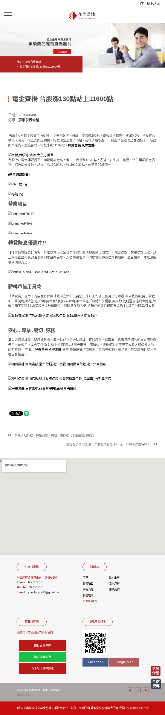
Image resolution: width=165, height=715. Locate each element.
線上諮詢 (153, 4)
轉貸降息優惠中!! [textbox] (27, 243)
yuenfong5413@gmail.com (44, 592)
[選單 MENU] (8, 15)
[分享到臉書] (138, 690)
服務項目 (88, 583)
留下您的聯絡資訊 (42, 668)
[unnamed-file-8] (20, 223)
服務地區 (88, 595)
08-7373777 (35, 582)
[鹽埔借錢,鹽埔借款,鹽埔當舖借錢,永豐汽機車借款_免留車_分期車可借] (59, 378)
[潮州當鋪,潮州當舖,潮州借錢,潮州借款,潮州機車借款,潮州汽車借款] (57, 364)
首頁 (19, 61)
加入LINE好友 (42, 656)
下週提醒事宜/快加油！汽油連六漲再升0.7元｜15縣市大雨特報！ (107, 444)
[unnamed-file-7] (20, 233)
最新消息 (88, 589)
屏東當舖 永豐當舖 (48, 349)
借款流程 (114, 583)
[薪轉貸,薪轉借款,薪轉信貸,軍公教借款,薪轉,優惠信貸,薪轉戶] (52, 315)
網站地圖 (91, 601)
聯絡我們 (114, 589)
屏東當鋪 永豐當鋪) (82, 145)
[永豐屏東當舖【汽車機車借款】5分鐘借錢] (82, 45)
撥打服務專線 (42, 645)
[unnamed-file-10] (21, 213)
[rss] (145, 690)
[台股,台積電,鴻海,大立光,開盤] (31, 155)
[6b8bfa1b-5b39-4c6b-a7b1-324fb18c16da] (38, 271)
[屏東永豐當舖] (82, 15)
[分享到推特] (130, 690)
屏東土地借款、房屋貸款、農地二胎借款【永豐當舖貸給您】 (55, 435)
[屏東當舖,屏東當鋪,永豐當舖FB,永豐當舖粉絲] (42, 388)
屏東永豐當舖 (33, 61)
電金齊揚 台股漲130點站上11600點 (39, 66)
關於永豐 (114, 577)
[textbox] (82, 201)
